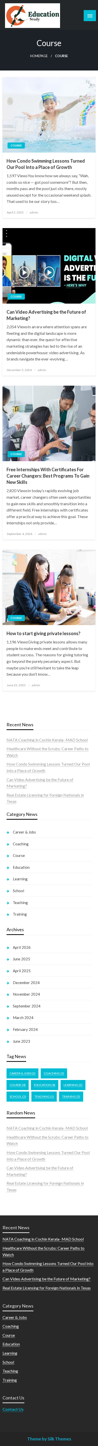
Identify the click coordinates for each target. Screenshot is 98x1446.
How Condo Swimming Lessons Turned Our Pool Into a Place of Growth (46, 164)
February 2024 (25, 1029)
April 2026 (22, 947)
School (18, 890)
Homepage (39, 56)
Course (16, 145)
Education (21, 867)
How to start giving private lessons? (43, 633)
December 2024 (26, 982)
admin (34, 212)
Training (20, 914)
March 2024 (23, 1017)
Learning (20, 879)
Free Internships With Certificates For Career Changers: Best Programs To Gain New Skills (48, 476)
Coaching (21, 844)
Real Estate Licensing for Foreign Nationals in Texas (47, 1287)
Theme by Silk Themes (49, 1438)
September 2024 (26, 1006)
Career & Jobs (24, 832)
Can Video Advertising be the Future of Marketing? (46, 315)
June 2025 (21, 959)
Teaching (20, 902)
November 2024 (26, 994)
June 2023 (21, 1041)
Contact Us (13, 1409)
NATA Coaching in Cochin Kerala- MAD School (47, 739)
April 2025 (22, 970)
